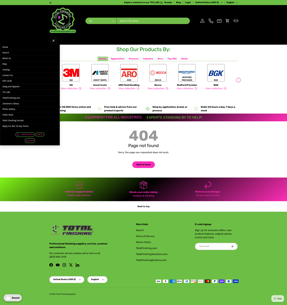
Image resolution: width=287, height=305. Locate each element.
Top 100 (172, 58)
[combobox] (138, 21)
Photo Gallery (8, 109)
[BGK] (216, 72)
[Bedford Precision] (187, 72)
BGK (216, 85)
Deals (184, 58)
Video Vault (7, 115)
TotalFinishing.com (11, 98)
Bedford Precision (187, 85)
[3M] (71, 72)
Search (5, 52)
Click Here (85, 2)
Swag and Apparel (10, 86)
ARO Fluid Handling (128, 85)
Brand (102, 58)
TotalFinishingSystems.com (151, 260)
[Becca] (158, 72)
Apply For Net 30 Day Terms (15, 126)
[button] (227, 20)
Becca (157, 85)
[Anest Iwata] (100, 72)
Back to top (144, 206)
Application (117, 58)
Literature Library (10, 103)
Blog (178, 2)
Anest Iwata (100, 85)
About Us (6, 58)
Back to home (143, 164)
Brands (168, 2)
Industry (148, 58)
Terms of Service (145, 236)
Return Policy (143, 242)
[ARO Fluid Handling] (129, 72)
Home (5, 47)
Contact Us (7, 75)
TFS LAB (6, 92)
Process (134, 58)
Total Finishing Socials (13, 120)
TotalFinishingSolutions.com (151, 254)
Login (188, 2)
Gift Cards (7, 81)
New (160, 58)
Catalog (6, 69)
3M (71, 85)
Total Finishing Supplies (66, 294)
